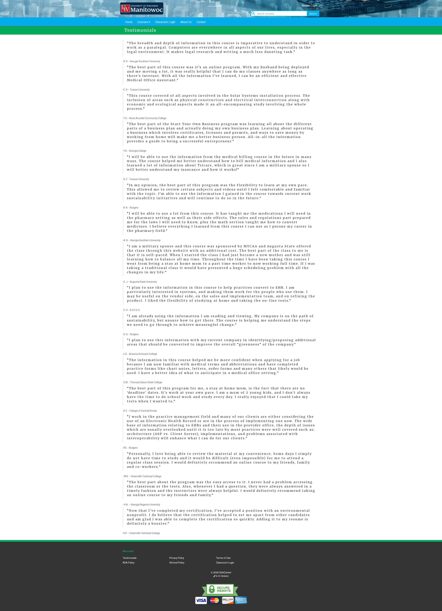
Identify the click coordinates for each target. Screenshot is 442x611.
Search (313, 13)
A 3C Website (222, 576)
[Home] (144, 13)
